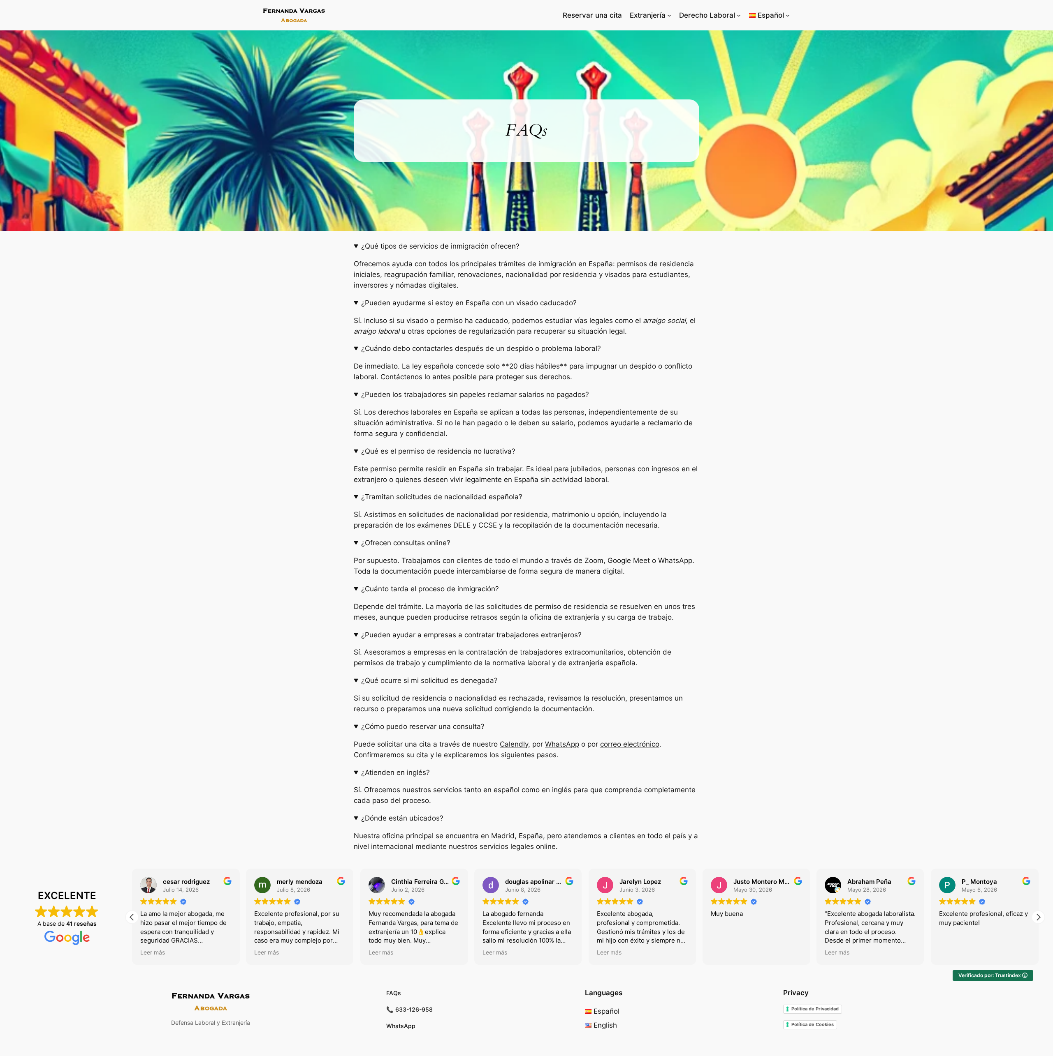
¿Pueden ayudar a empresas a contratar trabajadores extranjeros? (471, 635)
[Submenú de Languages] (788, 15)
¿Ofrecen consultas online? (405, 543)
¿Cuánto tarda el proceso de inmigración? (430, 589)
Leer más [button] (152, 952)
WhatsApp (562, 744)
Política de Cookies (812, 1024)
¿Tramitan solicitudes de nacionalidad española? (441, 497)
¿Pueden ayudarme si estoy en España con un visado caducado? (469, 303)
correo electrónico (629, 744)
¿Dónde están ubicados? (402, 818)
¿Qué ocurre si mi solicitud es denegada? (429, 680)
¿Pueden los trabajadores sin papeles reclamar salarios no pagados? (475, 394)
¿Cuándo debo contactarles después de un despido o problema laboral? (481, 348)
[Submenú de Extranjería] (669, 15)
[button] (1038, 917)
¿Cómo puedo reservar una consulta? (423, 726)
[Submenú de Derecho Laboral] (739, 15)
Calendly (514, 744)
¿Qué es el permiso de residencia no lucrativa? (438, 451)
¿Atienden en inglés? (395, 772)
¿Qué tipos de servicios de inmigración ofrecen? (440, 246)
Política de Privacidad (815, 1009)
